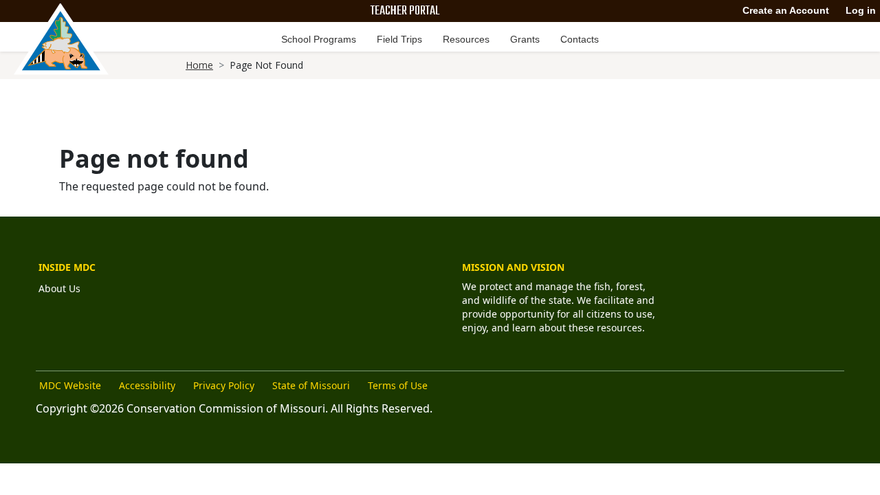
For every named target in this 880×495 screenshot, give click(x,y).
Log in (861, 10)
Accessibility (147, 385)
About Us (59, 288)
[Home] (61, 39)
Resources (466, 39)
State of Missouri (311, 385)
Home (199, 65)
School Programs (318, 39)
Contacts (579, 39)
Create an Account (785, 10)
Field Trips (399, 39)
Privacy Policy (223, 385)
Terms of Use (398, 385)
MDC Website (70, 385)
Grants (525, 39)
